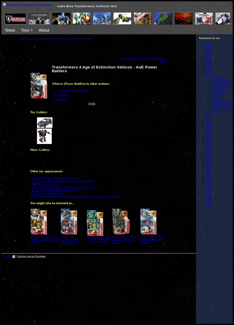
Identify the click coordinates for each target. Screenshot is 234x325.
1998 (208, 161)
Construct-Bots (220, 83)
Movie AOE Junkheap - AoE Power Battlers (99, 240)
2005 (208, 139)
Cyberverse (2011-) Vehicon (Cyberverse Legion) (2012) (62, 180)
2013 (208, 114)
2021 (208, 52)
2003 (208, 145)
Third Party (218, 99)
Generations (218, 77)
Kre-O (215, 96)
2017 (208, 65)
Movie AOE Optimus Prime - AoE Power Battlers (152, 239)
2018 (208, 62)
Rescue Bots (219, 93)
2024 (208, 43)
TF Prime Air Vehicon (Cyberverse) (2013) (55, 190)
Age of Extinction (222, 86)
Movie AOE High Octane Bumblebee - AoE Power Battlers (45, 239)
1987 (208, 191)
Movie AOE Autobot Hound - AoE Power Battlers (123, 239)
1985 (208, 201)
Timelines (217, 90)
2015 (208, 71)
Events (216, 111)
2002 (208, 148)
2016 (208, 68)
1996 (208, 167)
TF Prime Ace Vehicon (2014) (48, 193)
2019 (208, 59)
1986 (208, 198)
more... (163, 61)
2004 (208, 142)
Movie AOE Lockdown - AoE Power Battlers (70, 239)
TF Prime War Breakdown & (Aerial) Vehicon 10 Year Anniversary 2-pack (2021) (76, 196)
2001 (208, 151)
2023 (208, 46)
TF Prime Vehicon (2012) (46, 184)
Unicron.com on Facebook (31, 256)
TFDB (91, 103)
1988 (208, 195)
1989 (208, 188)
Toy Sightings (61, 94)
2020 (208, 56)
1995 (208, 170)
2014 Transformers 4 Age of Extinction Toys (143, 58)
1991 (208, 182)
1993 (208, 176)
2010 (208, 124)
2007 (208, 133)
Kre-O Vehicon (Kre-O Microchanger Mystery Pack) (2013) (64, 187)
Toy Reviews (61, 99)
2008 (208, 130)
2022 (208, 49)
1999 (208, 157)
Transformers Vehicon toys (72, 90)
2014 (208, 74)
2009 (208, 127)
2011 (208, 120)
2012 (208, 117)
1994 (208, 173)
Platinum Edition (221, 102)
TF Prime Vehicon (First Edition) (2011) (53, 177)
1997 (208, 164)
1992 (208, 179)
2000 (208, 154)
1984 (208, 204)
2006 (208, 136)
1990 (208, 185)
